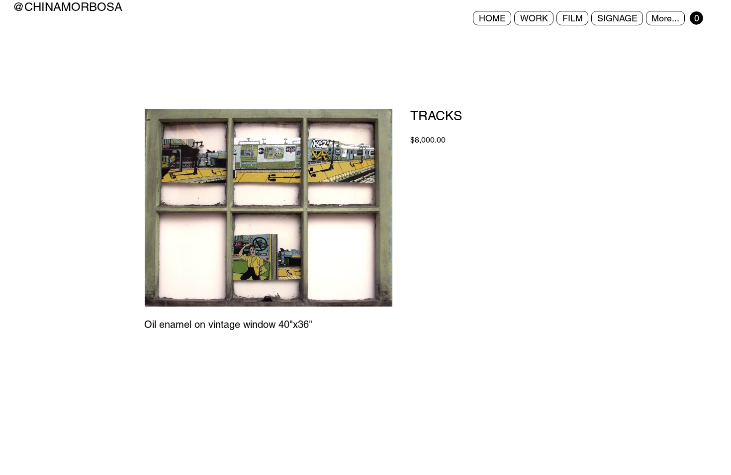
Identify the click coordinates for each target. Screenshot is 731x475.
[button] (696, 18)
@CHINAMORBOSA (67, 6)
